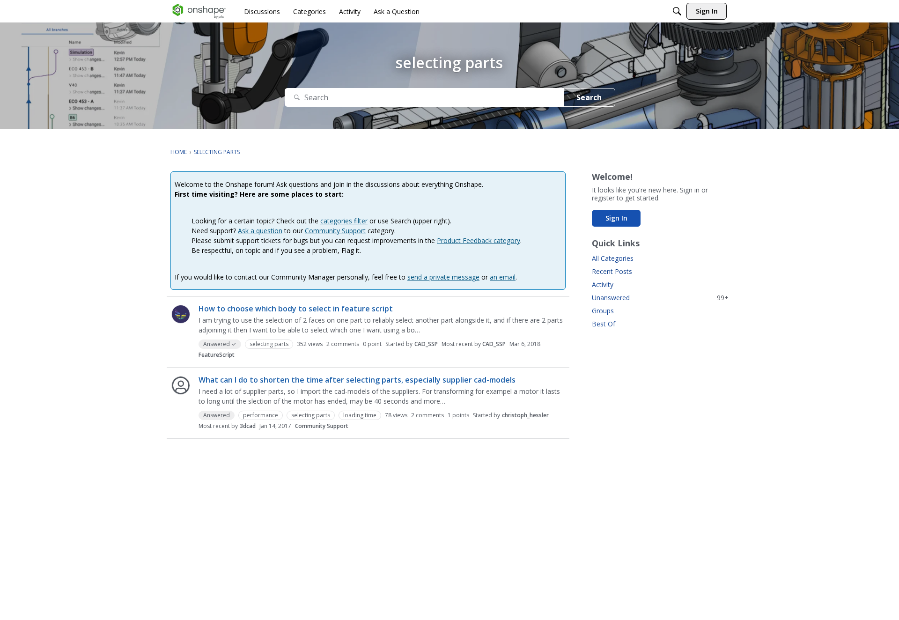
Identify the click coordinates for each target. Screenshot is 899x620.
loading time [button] (359, 415)
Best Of (603, 323)
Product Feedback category (478, 240)
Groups (603, 310)
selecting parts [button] (269, 344)
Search (589, 97)
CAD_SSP (426, 344)
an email (503, 277)
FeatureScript (217, 355)
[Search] (677, 11)
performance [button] (260, 415)
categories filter (344, 220)
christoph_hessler (525, 415)
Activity (602, 284)
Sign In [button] (616, 218)
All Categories (613, 258)
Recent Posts (612, 271)
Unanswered (660, 297)
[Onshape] (199, 11)
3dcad (248, 426)
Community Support (335, 230)
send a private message (443, 277)
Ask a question (260, 230)
